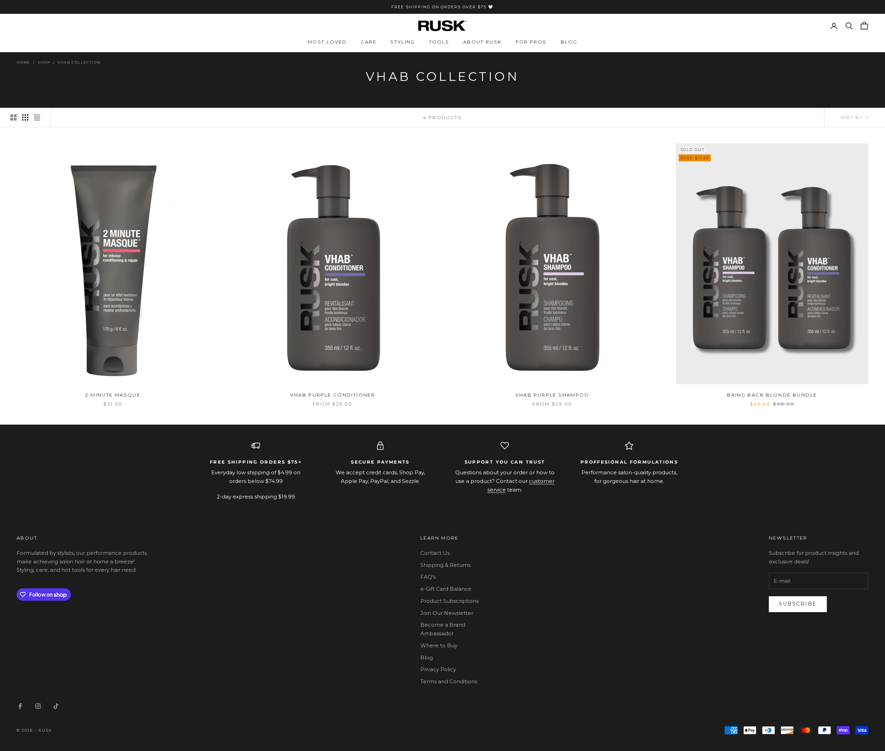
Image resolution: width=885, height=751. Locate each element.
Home (23, 62)
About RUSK (482, 42)
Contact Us (435, 553)
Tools (439, 42)
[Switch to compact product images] (37, 117)
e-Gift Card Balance (446, 589)
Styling (402, 42)
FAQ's (428, 576)
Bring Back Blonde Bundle (772, 395)
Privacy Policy (438, 669)
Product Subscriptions (449, 601)
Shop (44, 62)
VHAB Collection (78, 62)
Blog (569, 42)
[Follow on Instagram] (38, 706)
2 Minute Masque (112, 395)
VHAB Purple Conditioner (332, 395)
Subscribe (798, 604)
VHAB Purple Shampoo (552, 395)
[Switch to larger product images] (13, 117)
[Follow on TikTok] (56, 706)
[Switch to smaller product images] (25, 117)
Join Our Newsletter (446, 613)
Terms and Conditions (448, 681)
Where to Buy (438, 645)
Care (369, 42)
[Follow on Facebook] (20, 706)
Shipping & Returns (445, 565)
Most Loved (327, 42)
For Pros (531, 42)
